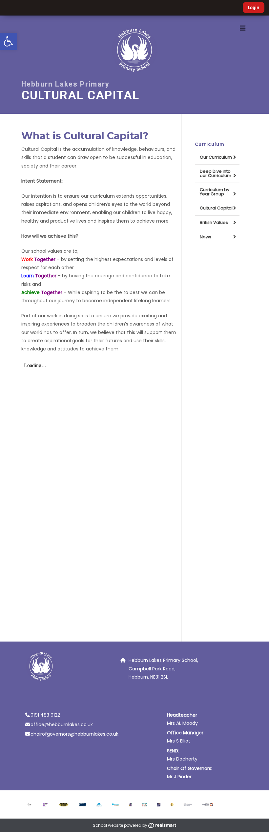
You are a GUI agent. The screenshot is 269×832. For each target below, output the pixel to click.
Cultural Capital (216, 208)
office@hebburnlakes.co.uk (62, 724)
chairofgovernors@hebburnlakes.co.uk (74, 734)
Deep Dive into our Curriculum (215, 173)
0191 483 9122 (45, 715)
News (205, 237)
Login (253, 7)
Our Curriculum (216, 157)
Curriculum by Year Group (214, 192)
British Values (214, 222)
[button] (8, 41)
